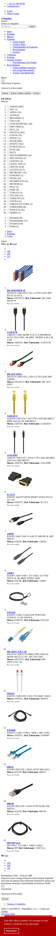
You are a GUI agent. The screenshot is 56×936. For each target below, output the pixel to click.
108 (8, 251)
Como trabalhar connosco (24, 67)
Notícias (10, 57)
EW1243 (11, 612)
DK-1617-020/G (14, 374)
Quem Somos (19, 42)
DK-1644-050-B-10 (16, 290)
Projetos (16, 52)
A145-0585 (12, 455)
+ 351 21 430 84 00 (16, 3)
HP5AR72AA (13, 843)
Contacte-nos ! (13, 6)
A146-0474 (12, 416)
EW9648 (11, 730)
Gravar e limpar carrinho (21, 93)
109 (8, 254)
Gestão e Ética (19, 44)
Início (9, 31)
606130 (10, 803)
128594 (10, 534)
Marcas (10, 36)
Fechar (36, 93)
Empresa (11, 39)
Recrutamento (19, 49)
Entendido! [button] (11, 931)
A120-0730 (12, 332)
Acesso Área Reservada (23, 73)
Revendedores (13, 65)
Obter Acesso (13, 13)
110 (8, 256)
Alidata (4, 911)
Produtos (11, 34)
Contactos (11, 54)
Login (9, 11)
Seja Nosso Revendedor (23, 70)
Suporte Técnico (14, 60)
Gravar (5, 93)
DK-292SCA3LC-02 (17, 651)
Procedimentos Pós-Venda (24, 62)
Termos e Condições (16, 904)
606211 (10, 767)
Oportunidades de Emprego (25, 47)
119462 (10, 573)
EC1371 (11, 494)
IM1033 (11, 693)
